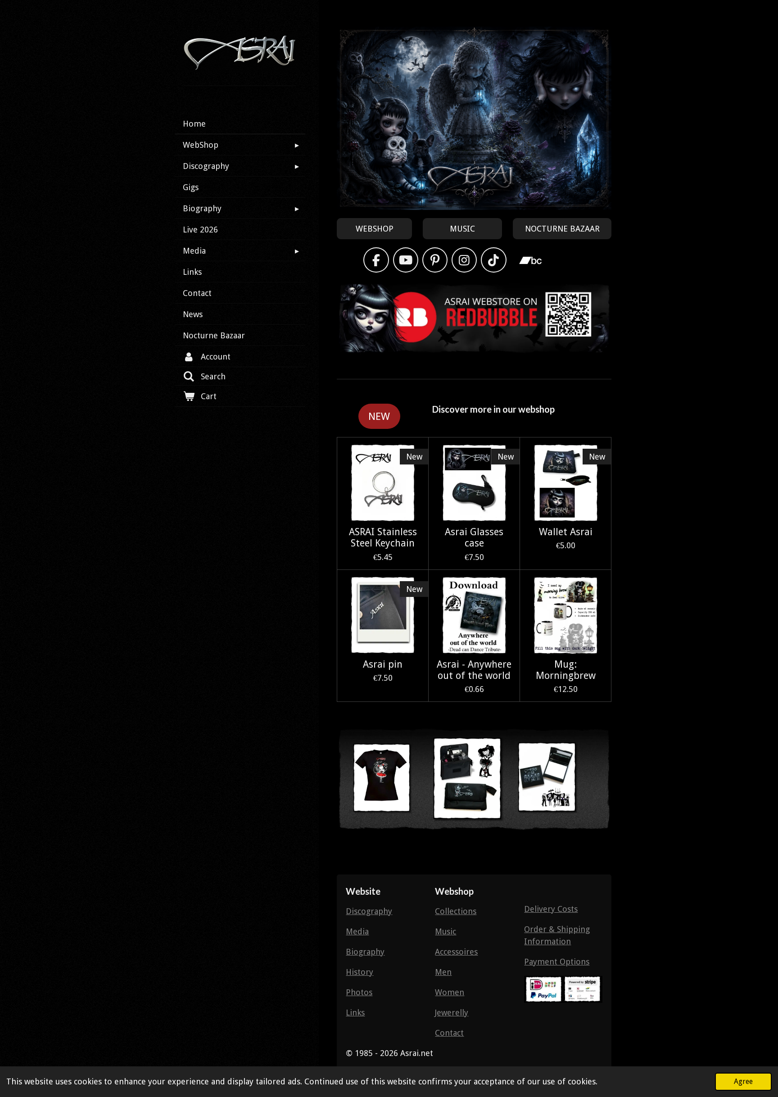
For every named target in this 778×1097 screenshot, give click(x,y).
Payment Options (556, 961)
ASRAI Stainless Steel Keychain (383, 537)
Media (357, 931)
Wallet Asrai (566, 531)
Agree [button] (743, 1081)
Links (355, 1012)
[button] (603, 718)
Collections (455, 911)
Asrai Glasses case (474, 537)
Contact (449, 1033)
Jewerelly (451, 1012)
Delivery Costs (551, 909)
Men (443, 972)
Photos (359, 992)
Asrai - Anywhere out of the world (474, 670)
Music (445, 931)
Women (449, 992)
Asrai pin (383, 664)
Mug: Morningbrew (566, 670)
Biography (365, 951)
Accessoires (456, 951)
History (359, 972)
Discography (369, 911)
